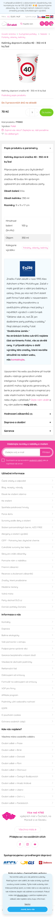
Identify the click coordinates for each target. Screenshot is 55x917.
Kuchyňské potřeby (28, 34)
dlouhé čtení (22, 895)
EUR (13, 16)
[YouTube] (34, 844)
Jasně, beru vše (28, 909)
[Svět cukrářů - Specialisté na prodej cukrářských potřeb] (9, 23)
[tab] (27, 148)
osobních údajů (35, 460)
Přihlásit (46, 452)
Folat (13, 126)
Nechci (27, 904)
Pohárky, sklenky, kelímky (13, 37)
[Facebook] (20, 844)
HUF (18, 16)
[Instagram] (27, 844)
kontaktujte (17, 359)
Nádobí (43, 34)
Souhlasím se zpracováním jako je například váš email (27, 462)
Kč (8, 16)
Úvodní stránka (9, 34)
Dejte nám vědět (40, 399)
